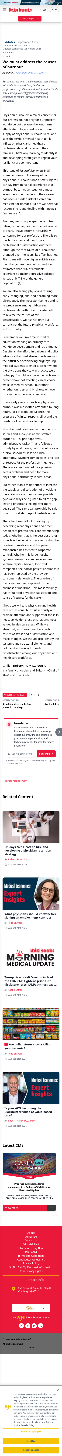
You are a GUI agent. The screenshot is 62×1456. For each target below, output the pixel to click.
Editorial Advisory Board (31, 1248)
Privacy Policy (31, 1263)
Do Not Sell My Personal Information (31, 1267)
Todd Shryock (15, 922)
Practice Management (15, 780)
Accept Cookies (31, 1450)
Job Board (31, 1252)
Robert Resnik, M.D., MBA (21, 1120)
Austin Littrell (15, 989)
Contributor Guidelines (31, 1259)
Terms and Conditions (31, 1255)
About (31, 1233)
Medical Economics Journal (17, 45)
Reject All (31, 1440)
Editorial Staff (31, 1244)
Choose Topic (27, 18)
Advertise (31, 1236)
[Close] (58, 1389)
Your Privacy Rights (31, 1271)
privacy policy (15, 763)
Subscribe (44, 753)
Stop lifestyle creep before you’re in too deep (17, 706)
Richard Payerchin (18, 859)
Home (31, 1347)
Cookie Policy (27, 1425)
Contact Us (31, 1240)
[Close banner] (58, 4)
